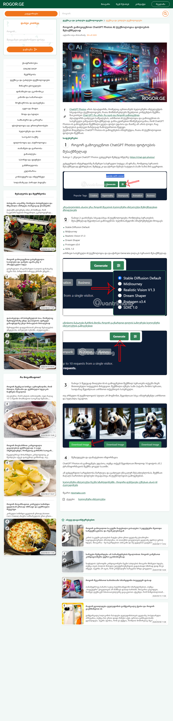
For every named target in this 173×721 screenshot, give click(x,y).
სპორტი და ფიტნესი (30, 159)
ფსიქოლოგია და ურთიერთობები (30, 125)
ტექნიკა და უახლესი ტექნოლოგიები (30, 80)
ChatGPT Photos (77, 109)
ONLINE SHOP (30, 68)
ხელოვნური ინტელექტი (91, 499)
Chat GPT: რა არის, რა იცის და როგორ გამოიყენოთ (111, 115)
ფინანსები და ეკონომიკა (30, 91)
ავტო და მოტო (30, 108)
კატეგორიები (31, 13)
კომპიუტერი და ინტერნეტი (30, 176)
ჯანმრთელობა (30, 165)
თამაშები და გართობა (30, 148)
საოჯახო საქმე (30, 137)
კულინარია (30, 171)
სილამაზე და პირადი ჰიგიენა (30, 182)
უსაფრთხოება (30, 63)
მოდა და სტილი (30, 114)
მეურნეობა (30, 74)
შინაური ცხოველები (30, 85)
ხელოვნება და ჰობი (30, 131)
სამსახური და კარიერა (30, 119)
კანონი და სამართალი (30, 97)
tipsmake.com (78, 492)
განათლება (30, 154)
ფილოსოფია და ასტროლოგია (29, 142)
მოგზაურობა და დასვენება (30, 102)
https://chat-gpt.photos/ (142, 157)
